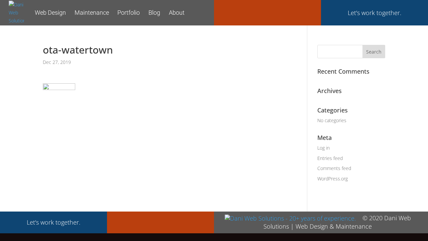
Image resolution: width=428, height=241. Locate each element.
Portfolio (128, 12)
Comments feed (334, 168)
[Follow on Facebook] (227, 12)
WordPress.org (332, 178)
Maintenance (92, 12)
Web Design (50, 12)
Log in (323, 148)
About (177, 12)
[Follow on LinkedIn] (307, 12)
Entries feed (330, 158)
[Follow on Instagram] (259, 12)
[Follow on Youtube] (291, 12)
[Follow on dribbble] (275, 12)
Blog (154, 12)
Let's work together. (374, 13)
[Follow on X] (243, 12)
